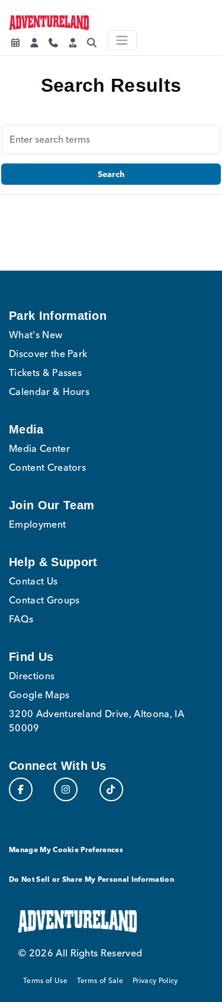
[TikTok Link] (111, 789)
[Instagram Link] (66, 789)
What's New (35, 335)
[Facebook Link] (21, 789)
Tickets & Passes (45, 372)
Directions (31, 676)
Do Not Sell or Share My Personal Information (91, 879)
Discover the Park (48, 353)
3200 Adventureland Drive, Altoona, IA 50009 (96, 721)
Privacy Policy (155, 980)
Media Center (39, 448)
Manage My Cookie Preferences (66, 849)
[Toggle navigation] (122, 40)
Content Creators (47, 467)
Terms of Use (45, 980)
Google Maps (39, 695)
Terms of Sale (100, 980)
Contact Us (33, 581)
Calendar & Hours (49, 391)
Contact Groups (44, 600)
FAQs (21, 619)
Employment (37, 524)
